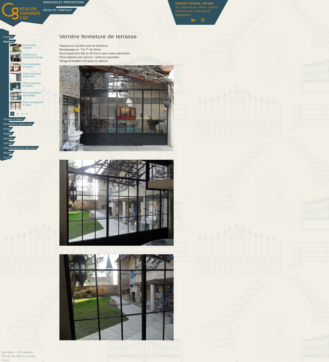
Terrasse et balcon (13, 119)
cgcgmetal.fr (183, 15)
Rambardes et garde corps (17, 124)
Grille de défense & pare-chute (19, 148)
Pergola (7, 133)
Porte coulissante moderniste (31, 75)
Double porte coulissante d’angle (32, 56)
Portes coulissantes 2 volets (32, 104)
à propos (6, 360)
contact (32, 356)
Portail (6, 129)
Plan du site (8, 356)
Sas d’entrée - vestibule (30, 46)
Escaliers (8, 37)
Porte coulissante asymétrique (31, 94)
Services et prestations (63, 2)
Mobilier (7, 152)
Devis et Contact (57, 10)
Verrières (8, 41)
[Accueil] (30, 14)
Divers (6, 157)
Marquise (8, 138)
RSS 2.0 (21, 356)
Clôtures (7, 143)
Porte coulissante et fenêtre (31, 65)
